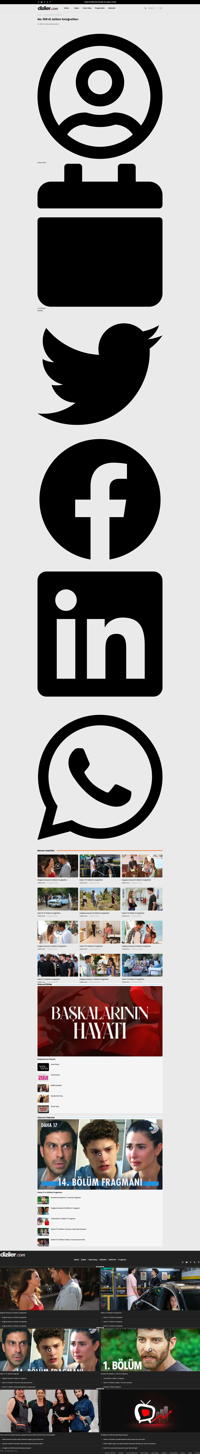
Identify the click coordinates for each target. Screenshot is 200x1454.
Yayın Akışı (87, 8)
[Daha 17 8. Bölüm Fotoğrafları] (142, 965)
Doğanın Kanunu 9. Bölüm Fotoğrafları (52, 946)
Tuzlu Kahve (55, 1075)
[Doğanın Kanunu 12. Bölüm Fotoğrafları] (58, 866)
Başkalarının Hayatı (46, 1059)
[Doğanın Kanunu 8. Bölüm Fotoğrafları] (142, 932)
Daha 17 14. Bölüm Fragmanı (50, 1192)
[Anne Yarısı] (43, 1067)
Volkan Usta (41, 883)
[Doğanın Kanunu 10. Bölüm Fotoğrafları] (100, 899)
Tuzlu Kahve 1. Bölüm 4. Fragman (63, 1219)
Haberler (111, 8)
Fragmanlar (100, 8)
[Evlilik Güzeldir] (43, 1088)
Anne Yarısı (55, 1064)
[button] (100, 374)
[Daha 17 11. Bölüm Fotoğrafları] (142, 899)
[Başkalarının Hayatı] (100, 1021)
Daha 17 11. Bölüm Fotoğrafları (133, 913)
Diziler (66, 8)
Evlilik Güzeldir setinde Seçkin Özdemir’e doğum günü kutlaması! (22, 1439)
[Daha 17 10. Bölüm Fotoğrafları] (100, 932)
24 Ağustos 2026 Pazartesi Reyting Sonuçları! (16, 1448)
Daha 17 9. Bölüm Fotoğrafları (49, 979)
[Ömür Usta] (43, 1109)
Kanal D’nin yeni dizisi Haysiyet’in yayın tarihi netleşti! (120, 1448)
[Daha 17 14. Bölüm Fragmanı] (100, 1154)
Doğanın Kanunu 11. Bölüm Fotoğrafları (136, 880)
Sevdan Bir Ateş (57, 1096)
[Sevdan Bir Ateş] (43, 1099)
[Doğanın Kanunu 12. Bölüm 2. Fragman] (43, 1211)
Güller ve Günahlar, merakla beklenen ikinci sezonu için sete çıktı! (124, 1439)
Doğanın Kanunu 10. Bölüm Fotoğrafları (94, 913)
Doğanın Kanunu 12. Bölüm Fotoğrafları (52, 880)
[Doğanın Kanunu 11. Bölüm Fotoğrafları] (142, 866)
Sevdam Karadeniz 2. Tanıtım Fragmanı (66, 1198)
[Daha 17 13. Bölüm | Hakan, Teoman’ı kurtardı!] (43, 1242)
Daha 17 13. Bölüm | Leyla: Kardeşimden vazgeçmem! (19, 1387)
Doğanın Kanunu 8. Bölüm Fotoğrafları (136, 946)
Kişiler (76, 8)
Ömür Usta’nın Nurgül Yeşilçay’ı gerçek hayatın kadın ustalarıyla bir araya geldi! (27, 1435)
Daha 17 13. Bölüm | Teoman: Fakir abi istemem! (68, 1229)
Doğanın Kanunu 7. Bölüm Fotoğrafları (94, 979)
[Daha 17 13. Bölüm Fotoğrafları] (100, 866)
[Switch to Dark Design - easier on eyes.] (145, 8)
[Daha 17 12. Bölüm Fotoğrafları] (58, 899)
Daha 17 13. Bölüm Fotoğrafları (91, 880)
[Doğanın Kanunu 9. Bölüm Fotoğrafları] (58, 932)
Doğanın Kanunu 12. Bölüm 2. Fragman (65, 1208)
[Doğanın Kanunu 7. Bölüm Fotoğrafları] (100, 965)
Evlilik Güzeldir (56, 1085)
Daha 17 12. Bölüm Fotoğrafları (49, 913)
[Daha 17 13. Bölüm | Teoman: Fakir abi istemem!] (43, 1232)
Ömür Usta (55, 1106)
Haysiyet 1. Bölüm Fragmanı (112, 1387)
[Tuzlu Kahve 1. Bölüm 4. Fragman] (43, 1221)
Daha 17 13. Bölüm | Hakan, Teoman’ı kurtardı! (68, 1240)
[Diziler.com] (48, 8)
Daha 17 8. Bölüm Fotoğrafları (133, 979)
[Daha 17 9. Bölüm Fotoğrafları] (58, 965)
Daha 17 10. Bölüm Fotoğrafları (91, 946)
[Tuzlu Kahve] (43, 1078)
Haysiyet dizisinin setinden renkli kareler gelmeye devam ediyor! (22, 1444)
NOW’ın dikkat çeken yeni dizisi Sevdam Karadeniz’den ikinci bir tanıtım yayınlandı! (129, 1444)
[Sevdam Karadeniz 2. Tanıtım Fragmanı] (43, 1200)
